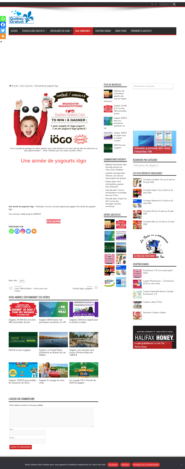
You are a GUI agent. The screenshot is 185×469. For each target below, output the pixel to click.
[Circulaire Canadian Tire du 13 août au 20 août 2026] (137, 186)
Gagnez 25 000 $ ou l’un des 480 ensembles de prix (22, 320)
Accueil (14, 31)
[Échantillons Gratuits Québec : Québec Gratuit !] (21, 21)
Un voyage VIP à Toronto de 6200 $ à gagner (82, 381)
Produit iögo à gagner (82, 288)
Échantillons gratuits (33, 31)
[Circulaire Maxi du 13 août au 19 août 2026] (137, 228)
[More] (34, 231)
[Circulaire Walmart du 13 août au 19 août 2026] (137, 207)
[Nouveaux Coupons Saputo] (137, 319)
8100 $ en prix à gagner (20, 350)
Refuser (125, 465)
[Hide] (1, 42)
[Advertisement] (92, 60)
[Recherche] (174, 4)
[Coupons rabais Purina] (137, 309)
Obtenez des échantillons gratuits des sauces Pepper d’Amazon (115, 96)
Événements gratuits (141, 31)
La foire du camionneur (144, 255)
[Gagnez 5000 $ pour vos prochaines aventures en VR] (53, 316)
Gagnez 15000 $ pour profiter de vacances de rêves (22, 381)
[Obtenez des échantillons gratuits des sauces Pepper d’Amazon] (108, 98)
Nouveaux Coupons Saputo (154, 312)
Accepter (113, 465)
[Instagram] (22, 231)
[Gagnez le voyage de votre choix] (53, 377)
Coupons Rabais (103, 31)
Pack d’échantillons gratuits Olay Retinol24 (115, 184)
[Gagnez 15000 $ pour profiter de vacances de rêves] (23, 377)
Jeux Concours (82, 31)
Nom (11, 429)
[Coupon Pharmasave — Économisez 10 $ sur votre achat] (137, 288)
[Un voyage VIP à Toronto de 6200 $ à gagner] (83, 377)
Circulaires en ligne (60, 31)
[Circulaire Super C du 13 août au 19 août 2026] (137, 197)
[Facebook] (17, 231)
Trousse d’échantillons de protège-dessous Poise (116, 192)
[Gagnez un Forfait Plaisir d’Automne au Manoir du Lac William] (53, 347)
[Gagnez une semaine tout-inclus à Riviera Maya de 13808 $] (83, 347)
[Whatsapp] (11, 231)
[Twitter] (28, 231)
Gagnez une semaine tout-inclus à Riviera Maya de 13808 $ (81, 352)
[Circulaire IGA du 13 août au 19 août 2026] (137, 218)
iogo (22, 280)
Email (11, 438)
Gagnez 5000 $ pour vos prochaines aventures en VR (52, 320)
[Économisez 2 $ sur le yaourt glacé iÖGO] (137, 277)
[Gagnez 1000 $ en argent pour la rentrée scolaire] (83, 316)
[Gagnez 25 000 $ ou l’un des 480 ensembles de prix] (23, 316)
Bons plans (120, 31)
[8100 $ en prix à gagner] (23, 347)
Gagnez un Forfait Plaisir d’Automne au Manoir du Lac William (52, 352)
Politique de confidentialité (146, 465)
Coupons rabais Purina (152, 302)
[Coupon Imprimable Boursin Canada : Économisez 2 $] (137, 298)
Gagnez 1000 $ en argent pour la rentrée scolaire (83, 320)
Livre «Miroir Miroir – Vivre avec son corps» (30, 289)
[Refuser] (181, 464)
